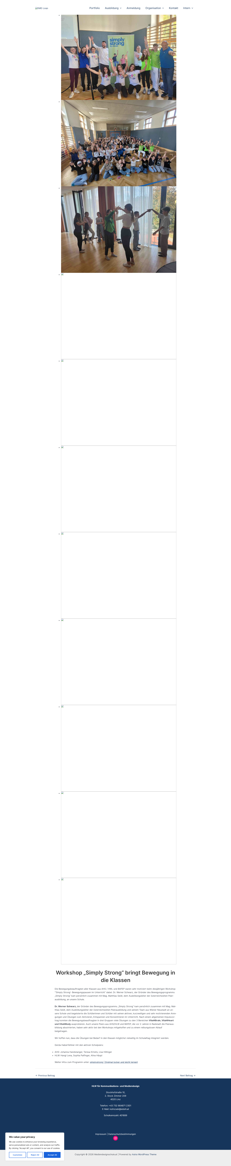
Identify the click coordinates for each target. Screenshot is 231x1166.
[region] (34, 1147)
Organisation (153, 8)
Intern (186, 8)
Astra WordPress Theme (144, 1154)
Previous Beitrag (45, 1075)
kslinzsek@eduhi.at (119, 1109)
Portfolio (94, 8)
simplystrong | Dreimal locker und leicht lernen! (114, 1062)
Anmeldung (133, 8)
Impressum (100, 1134)
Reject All (35, 1155)
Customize (17, 1155)
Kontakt (173, 8)
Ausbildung (112, 8)
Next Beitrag (187, 1075)
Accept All (52, 1155)
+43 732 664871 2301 (120, 1105)
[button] (120, 8)
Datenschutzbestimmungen (122, 1134)
